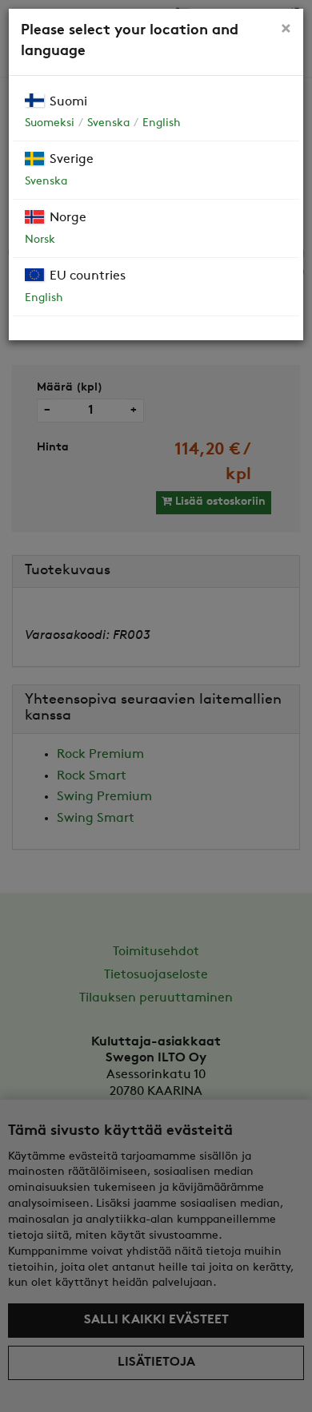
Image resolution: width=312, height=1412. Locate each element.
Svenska (108, 123)
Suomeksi (49, 123)
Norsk (40, 240)
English (161, 123)
